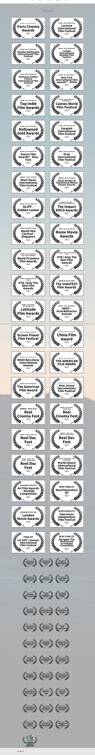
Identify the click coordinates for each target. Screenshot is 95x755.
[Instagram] (18, 751)
